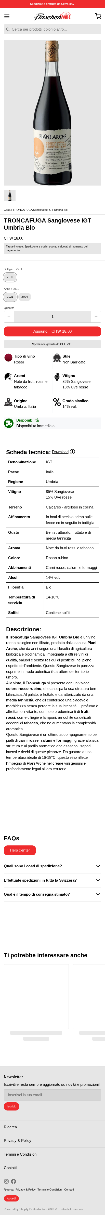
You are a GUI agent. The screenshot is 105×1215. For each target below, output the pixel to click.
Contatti (10, 1168)
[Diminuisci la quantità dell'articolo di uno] (9, 316)
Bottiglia (13, 269)
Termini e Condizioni (20, 1154)
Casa (7, 209)
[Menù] (9, 16)
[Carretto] (96, 16)
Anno (11, 288)
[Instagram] (6, 1181)
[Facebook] (13, 1181)
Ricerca (10, 1127)
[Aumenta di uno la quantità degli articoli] (96, 316)
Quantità (9, 307)
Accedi (11, 1198)
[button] (52, 331)
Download (60, 452)
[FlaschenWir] (52, 16)
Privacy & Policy (17, 1140)
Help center (20, 850)
